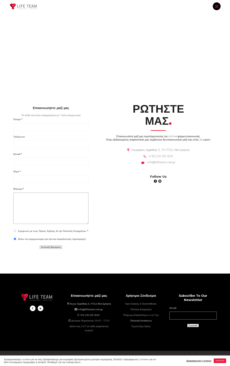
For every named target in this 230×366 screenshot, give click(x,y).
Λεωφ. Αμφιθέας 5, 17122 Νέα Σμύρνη (90, 303)
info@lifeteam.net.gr (91, 309)
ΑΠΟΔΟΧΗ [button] (220, 361)
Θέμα (17, 171)
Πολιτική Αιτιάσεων (141, 320)
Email (17, 154)
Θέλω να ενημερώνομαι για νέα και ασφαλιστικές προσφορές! (52, 239)
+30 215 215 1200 (89, 315)
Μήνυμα (18, 188)
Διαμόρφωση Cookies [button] (198, 360)
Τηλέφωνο (19, 136)
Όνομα (17, 119)
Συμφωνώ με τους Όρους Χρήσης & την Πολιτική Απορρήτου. (53, 231)
